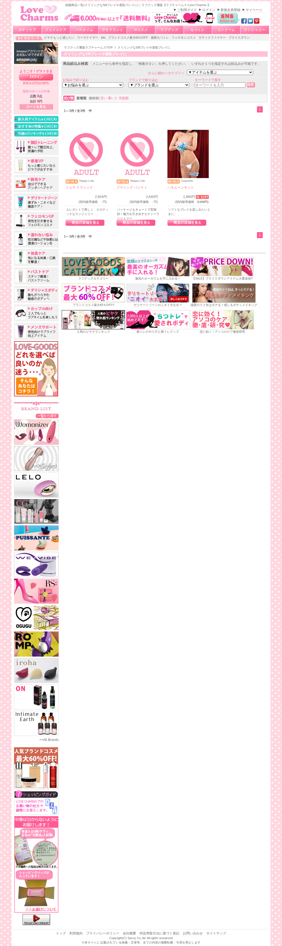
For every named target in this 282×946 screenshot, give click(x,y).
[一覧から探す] (47, 416)
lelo (103, 37)
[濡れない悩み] (36, 239)
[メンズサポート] (36, 331)
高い (111, 98)
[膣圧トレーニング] (36, 146)
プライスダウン (239, 37)
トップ (61, 933)
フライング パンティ (131, 187)
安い (104, 98)
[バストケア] (36, 275)
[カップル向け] (36, 312)
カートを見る (36, 107)
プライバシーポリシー (103, 933)
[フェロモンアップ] (36, 220)
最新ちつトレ (160, 37)
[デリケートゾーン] (36, 202)
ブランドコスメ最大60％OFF (128, 37)
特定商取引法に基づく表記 (160, 933)
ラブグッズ (169, 30)
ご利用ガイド (187, 10)
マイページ (254, 10)
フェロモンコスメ (184, 37)
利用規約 (76, 933)
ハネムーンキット (180, 187)
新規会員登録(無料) (36, 83)
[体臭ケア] (36, 257)
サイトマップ (216, 933)
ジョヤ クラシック (79, 187)
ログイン (209, 10)
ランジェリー (254, 30)
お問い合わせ (193, 933)
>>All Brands (49, 740)
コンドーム (226, 30)
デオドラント (112, 30)
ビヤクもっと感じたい (59, 37)
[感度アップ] (36, 165)
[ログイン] (36, 77)
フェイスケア (56, 30)
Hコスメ (141, 30)
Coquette (187, 180)
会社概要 (130, 933)
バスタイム (84, 30)
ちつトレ (198, 30)
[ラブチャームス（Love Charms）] (39, 22)
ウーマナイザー (88, 37)
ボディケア (27, 30)
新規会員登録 (231, 10)
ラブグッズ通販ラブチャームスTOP (88, 47)
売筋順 (124, 98)
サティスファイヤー (213, 37)
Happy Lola (86, 180)
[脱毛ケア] (36, 183)
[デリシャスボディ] (36, 294)
